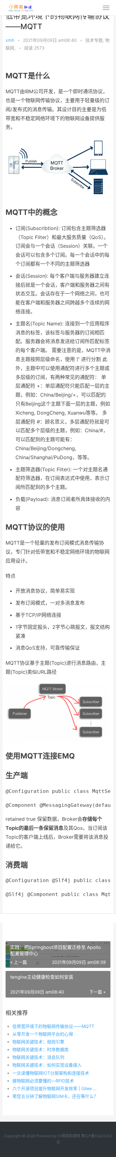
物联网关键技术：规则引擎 (38, 1041)
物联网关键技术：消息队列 (38, 1057)
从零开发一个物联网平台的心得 (42, 1034)
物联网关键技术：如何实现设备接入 (47, 1065)
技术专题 (94, 40)
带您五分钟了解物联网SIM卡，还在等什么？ (55, 1096)
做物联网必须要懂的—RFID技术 (43, 1080)
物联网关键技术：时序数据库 (40, 1049)
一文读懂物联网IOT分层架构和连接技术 (50, 1073)
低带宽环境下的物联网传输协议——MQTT (53, 1026)
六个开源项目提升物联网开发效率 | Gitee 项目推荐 (56, 1088)
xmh (10, 40)
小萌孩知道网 (69, 1135)
